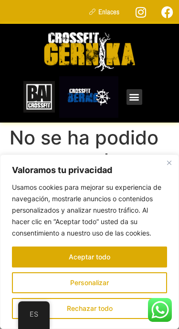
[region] (89, 241)
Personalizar (89, 282)
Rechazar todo (90, 308)
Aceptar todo (89, 257)
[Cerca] (169, 162)
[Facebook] (167, 12)
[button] (134, 97)
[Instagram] (141, 12)
